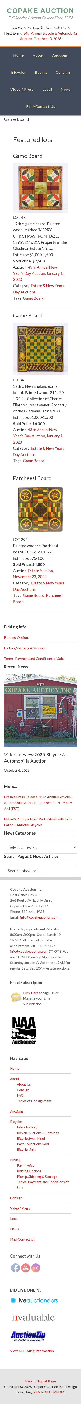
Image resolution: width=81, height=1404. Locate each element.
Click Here (30, 993)
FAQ (20, 1095)
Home (14, 1068)
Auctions (16, 1111)
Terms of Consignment (34, 1101)
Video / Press (20, 1208)
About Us (24, 1084)
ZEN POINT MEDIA (49, 1392)
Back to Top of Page (40, 1381)
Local (14, 1219)
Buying (15, 1160)
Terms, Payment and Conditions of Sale (34, 658)
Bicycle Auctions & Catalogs (38, 1133)
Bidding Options (16, 637)
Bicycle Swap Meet (31, 1138)
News (14, 1229)
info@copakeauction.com (39, 917)
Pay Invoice (25, 1165)
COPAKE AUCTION (40, 10)
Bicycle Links (26, 1149)
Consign (23, 1090)
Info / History (27, 1127)
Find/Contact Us (22, 1239)
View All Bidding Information (32, 1351)
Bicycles (16, 1122)
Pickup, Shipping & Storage (24, 648)
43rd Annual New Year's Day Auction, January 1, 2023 (38, 273)
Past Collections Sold (33, 1144)
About (14, 1079)
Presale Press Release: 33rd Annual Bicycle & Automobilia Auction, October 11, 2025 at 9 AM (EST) (38, 803)
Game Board (33, 298)
